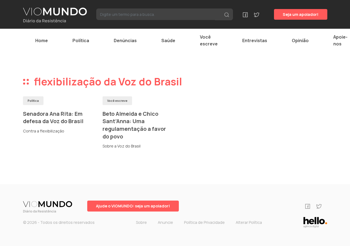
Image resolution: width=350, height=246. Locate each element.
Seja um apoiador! (301, 14)
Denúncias (125, 40)
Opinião (300, 40)
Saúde (168, 40)
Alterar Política (249, 222)
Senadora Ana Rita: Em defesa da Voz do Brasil (53, 117)
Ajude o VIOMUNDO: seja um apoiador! (133, 206)
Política (80, 40)
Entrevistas (254, 40)
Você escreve (209, 40)
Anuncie (165, 222)
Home (41, 40)
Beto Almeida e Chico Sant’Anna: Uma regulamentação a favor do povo (134, 125)
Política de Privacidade (204, 222)
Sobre (141, 222)
